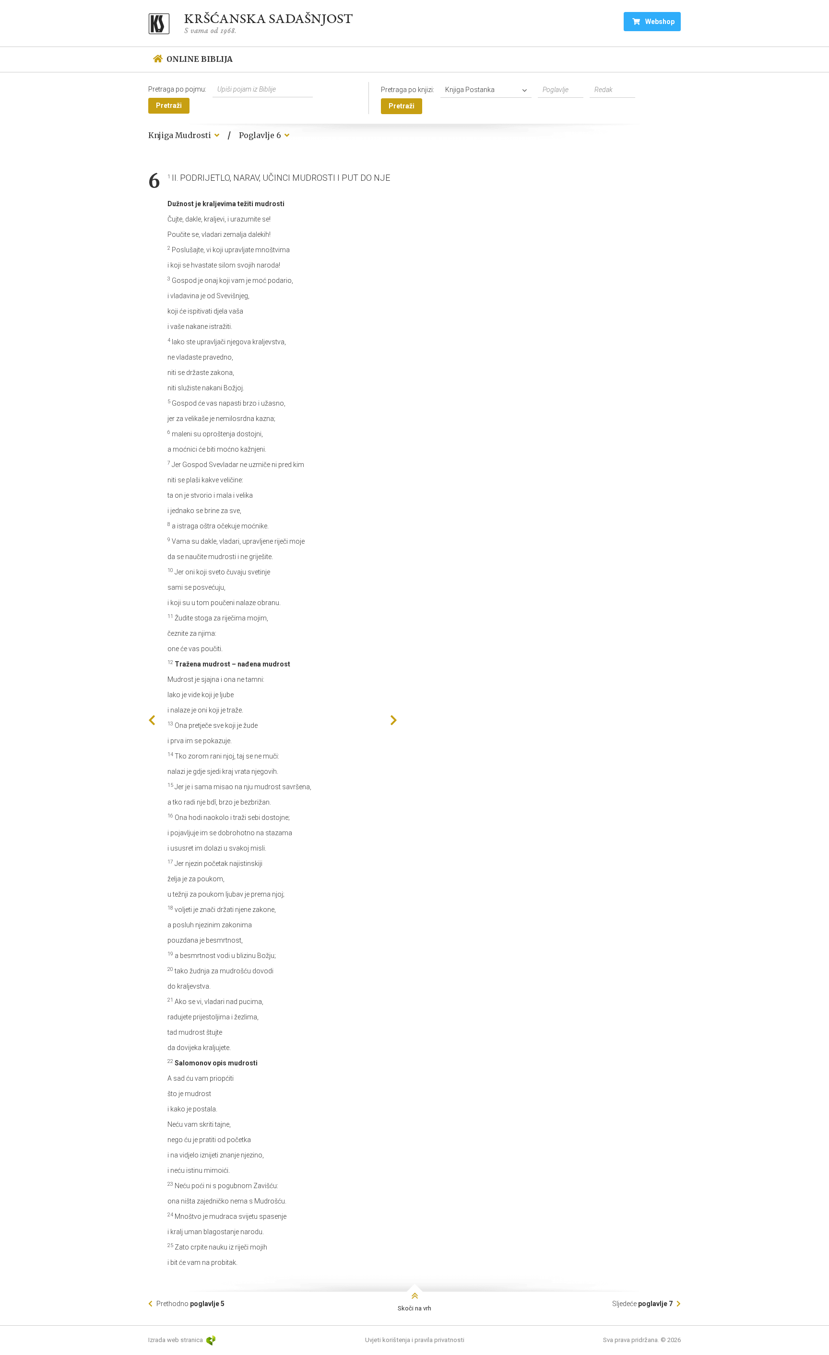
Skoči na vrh (414, 1308)
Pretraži (169, 105)
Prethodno (190, 1304)
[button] (488, 90)
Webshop (659, 21)
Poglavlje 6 (261, 135)
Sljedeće (642, 1304)
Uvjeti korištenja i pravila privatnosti (414, 1339)
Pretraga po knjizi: (407, 89)
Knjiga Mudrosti (180, 135)
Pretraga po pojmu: (177, 89)
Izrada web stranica (176, 1339)
